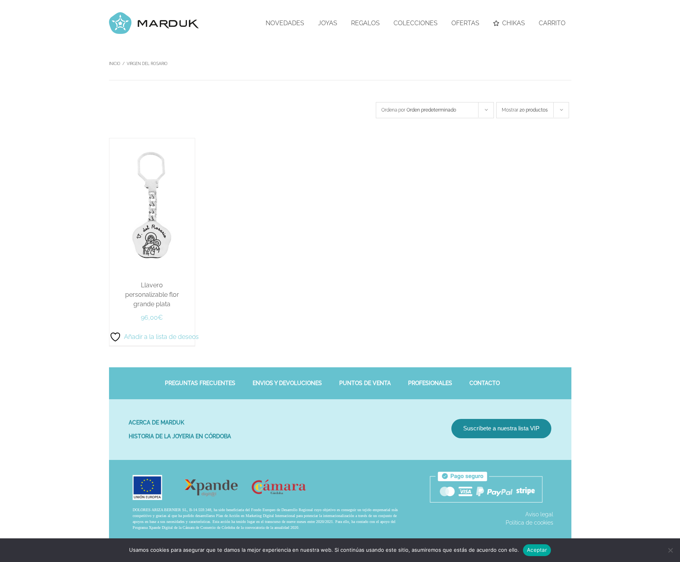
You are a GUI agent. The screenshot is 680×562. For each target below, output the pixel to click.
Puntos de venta (365, 383)
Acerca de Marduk (156, 422)
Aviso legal (539, 514)
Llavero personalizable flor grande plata (152, 294)
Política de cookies (529, 522)
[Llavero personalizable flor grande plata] (152, 142)
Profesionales (430, 383)
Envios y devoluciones (287, 383)
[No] (670, 550)
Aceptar (537, 550)
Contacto (484, 383)
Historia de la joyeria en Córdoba (180, 436)
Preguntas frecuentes (200, 383)
